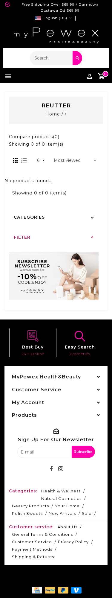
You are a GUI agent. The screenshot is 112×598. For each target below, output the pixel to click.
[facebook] (51, 469)
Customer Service (32, 541)
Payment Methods (32, 549)
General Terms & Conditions (42, 534)
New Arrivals (62, 513)
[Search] (77, 58)
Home (52, 114)
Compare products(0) (34, 136)
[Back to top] (100, 583)
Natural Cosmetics (61, 498)
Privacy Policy (73, 541)
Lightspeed (71, 579)
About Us (67, 526)
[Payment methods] (36, 590)
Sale (87, 513)
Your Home (67, 505)
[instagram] (61, 469)
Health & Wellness (61, 491)
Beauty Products (30, 505)
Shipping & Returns (33, 556)
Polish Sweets (27, 513)
